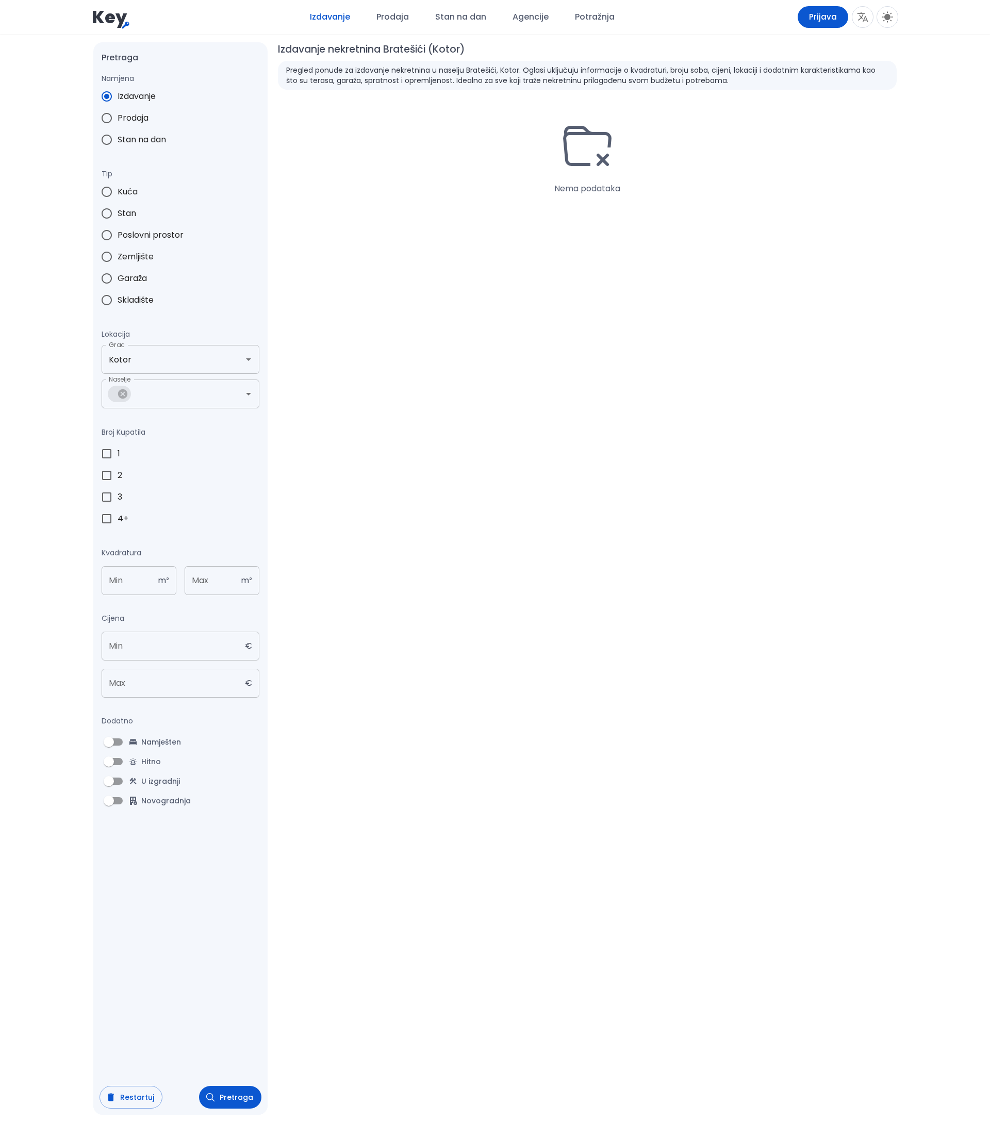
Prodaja (392, 17)
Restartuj (137, 1097)
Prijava (823, 16)
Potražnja (595, 17)
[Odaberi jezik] (862, 17)
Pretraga (236, 1097)
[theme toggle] (887, 17)
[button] (119, 394)
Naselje (119, 379)
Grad (116, 344)
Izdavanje (330, 17)
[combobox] (165, 359)
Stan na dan (460, 17)
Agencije (531, 17)
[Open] (248, 359)
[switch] (108, 742)
